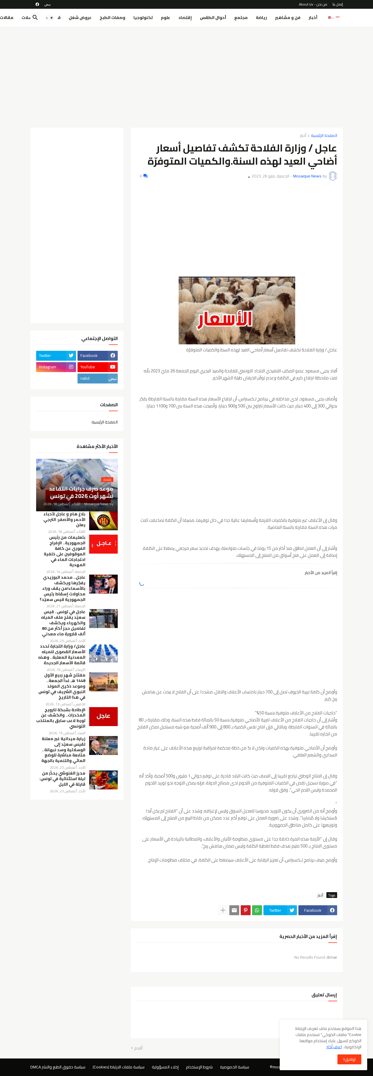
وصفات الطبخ (112, 17)
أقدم (138, 1048)
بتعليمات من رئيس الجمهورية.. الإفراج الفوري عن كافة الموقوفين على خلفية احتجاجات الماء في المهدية (64, 551)
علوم (165, 17)
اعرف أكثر (334, 1047)
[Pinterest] (246, 910)
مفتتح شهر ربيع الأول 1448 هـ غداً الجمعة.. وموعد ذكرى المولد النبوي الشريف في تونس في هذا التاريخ (61, 686)
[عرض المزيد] (223, 910)
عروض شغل (80, 17)
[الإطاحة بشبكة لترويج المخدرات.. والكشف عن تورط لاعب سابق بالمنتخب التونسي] (103, 716)
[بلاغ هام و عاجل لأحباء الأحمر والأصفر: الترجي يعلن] (103, 520)
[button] (49, 18)
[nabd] (47, 4)
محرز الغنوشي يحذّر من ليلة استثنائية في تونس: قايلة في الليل (62, 778)
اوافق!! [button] (349, 1059)
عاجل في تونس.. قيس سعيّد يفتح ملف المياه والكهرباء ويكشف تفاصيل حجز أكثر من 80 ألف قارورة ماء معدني (63, 623)
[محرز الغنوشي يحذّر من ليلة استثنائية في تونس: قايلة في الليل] (103, 779)
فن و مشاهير (287, 17)
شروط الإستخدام (199, 1067)
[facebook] (37, 4)
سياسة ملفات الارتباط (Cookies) (119, 1067)
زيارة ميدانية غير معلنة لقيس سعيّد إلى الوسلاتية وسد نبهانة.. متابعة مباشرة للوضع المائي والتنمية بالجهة (63, 750)
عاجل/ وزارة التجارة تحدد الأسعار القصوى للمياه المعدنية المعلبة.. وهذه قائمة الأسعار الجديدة (61, 654)
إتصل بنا (337, 4)
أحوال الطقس (213, 17)
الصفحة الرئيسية (324, 135)
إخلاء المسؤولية (165, 1067)
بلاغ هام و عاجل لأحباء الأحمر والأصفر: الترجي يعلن (64, 519)
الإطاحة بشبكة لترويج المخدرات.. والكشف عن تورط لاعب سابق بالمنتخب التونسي (60, 718)
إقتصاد (185, 17)
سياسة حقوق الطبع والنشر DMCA (57, 1067)
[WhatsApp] (257, 910)
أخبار (313, 17)
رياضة (261, 17)
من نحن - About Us (313, 4)
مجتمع (241, 17)
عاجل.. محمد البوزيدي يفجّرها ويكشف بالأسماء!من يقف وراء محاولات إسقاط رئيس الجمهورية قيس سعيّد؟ (62, 588)
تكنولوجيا (143, 17)
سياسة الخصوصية (234, 1067)
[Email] (234, 910)
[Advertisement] (186, 75)
